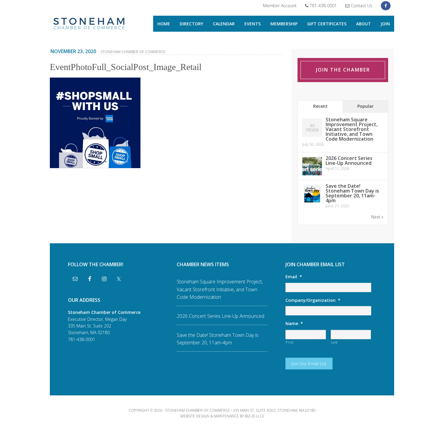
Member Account (280, 5)
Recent (320, 106)
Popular (365, 106)
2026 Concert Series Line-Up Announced (349, 160)
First (290, 342)
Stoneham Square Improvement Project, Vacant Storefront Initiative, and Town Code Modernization (352, 129)
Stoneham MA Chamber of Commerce (89, 24)
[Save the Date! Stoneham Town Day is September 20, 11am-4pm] (312, 203)
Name (294, 323)
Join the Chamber (343, 69)
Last (334, 342)
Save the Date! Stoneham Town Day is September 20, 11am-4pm (352, 193)
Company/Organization (312, 300)
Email (293, 276)
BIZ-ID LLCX (254, 416)
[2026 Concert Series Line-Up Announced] (312, 175)
